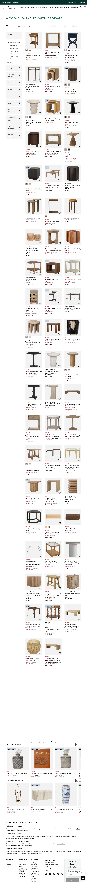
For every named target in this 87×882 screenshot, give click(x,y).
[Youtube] (54, 874)
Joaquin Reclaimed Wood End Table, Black (33, 405)
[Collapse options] (19, 35)
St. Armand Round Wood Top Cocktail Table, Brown (72, 309)
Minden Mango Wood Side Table (33, 190)
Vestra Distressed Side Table (71, 123)
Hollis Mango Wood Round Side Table (72, 375)
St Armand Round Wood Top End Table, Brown (32, 87)
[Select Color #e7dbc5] (65, 50)
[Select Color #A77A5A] (26, 337)
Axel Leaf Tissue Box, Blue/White (17, 773)
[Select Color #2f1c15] (69, 149)
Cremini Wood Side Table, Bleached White (53, 404)
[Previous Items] (31, 742)
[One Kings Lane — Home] (9, 7)
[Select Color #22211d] (65, 117)
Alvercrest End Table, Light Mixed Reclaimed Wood (72, 435)
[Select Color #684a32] (50, 527)
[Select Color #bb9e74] (65, 149)
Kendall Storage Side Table (32, 309)
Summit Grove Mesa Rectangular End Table (32, 469)
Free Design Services (73, 2)
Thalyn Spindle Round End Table (53, 630)
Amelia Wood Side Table (71, 218)
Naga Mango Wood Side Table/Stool (33, 343)
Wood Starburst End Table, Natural (72, 249)
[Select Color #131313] (46, 623)
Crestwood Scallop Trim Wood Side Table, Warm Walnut (32, 626)
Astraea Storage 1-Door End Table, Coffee (32, 152)
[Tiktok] (50, 874)
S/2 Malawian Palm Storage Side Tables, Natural (31, 250)
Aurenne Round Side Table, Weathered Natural (53, 249)
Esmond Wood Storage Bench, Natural (52, 533)
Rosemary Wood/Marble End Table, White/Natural (53, 437)
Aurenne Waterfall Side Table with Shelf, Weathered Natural (52, 53)
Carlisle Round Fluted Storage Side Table (71, 90)
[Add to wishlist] (40, 47)
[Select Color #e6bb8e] (46, 527)
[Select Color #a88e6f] (69, 117)
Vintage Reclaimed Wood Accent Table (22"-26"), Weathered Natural (53, 595)
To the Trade (82, 2)
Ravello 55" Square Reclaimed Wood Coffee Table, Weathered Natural (72, 626)
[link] (14, 45)
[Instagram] (46, 874)
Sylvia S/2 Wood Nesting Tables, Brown (52, 119)
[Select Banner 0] (2, 2)
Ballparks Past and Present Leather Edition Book (41, 774)
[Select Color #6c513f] (46, 216)
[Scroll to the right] (80, 744)
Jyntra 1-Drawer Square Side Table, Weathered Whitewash (32, 436)
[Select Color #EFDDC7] (26, 117)
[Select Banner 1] (3, 2)
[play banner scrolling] (5, 2)
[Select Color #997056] (26, 464)
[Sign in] (81, 7)
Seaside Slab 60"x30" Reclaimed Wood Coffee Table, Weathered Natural (53, 660)
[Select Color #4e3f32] (65, 85)
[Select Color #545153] (30, 117)
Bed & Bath (74, 7)
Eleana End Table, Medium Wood (31, 280)
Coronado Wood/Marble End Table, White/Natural (72, 468)
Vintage (56, 7)
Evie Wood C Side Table (52, 221)
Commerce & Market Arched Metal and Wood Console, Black (33, 564)
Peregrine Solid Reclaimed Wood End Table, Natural (51, 499)
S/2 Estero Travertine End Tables (53, 309)
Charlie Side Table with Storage (32, 56)
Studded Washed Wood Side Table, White (52, 372)
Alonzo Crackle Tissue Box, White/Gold (63, 774)
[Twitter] (62, 874)
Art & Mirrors (49, 7)
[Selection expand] (79, 26)
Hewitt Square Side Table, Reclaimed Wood (53, 340)
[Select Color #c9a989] (30, 464)
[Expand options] (19, 67)
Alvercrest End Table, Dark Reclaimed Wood (33, 372)
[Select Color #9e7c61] (69, 370)
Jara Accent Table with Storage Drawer (71, 56)
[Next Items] (56, 742)
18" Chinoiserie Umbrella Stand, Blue (64, 810)
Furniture (26, 7)
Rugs (37, 7)
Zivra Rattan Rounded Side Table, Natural (32, 659)
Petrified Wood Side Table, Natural (72, 594)
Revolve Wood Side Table (33, 122)
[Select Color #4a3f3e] (69, 50)
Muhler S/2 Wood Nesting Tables (53, 87)
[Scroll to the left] (76, 744)
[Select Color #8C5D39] (30, 50)
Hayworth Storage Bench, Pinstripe (42, 809)
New (21, 7)
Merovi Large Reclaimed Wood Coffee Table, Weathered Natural (72, 405)
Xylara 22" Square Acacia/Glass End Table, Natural (52, 562)
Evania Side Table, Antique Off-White (72, 280)
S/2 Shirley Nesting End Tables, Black (52, 466)
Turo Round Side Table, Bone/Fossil (71, 563)
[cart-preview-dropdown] (85, 7)
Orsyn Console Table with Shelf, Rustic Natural (53, 152)
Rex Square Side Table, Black (32, 529)
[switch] (19, 25)
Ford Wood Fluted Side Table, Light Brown (32, 499)
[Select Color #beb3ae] (73, 50)
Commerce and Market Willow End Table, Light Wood (32, 595)
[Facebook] (58, 874)
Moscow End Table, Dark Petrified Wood (72, 340)
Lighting (42, 7)
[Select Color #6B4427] (50, 623)
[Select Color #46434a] (65, 370)
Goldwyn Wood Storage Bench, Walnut (71, 529)
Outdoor (32, 7)
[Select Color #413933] (26, 184)
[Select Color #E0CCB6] (30, 337)
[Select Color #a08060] (69, 85)
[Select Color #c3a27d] (30, 184)
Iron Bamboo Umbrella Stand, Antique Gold (16, 810)
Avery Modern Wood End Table (72, 155)
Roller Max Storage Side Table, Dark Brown (72, 186)
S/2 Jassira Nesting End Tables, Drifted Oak (32, 219)
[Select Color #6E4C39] (26, 50)
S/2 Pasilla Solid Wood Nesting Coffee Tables (52, 186)
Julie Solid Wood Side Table (51, 280)
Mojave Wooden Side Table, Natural (71, 498)
